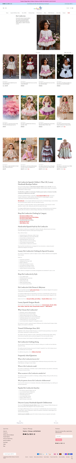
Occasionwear (39, 12)
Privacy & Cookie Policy (7, 438)
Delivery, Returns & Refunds (8, 435)
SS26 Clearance (51, 12)
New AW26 (24, 12)
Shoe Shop (59, 12)
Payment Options (6, 436)
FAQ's (4, 444)
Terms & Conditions (7, 440)
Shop (45, 12)
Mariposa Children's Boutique (10, 456)
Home (7, 12)
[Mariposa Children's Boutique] (38, 8)
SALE (69, 12)
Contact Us (5, 433)
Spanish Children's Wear (15, 12)
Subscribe (59, 439)
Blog (4, 446)
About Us (5, 431)
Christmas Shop (31, 12)
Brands (64, 12)
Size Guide (5, 442)
